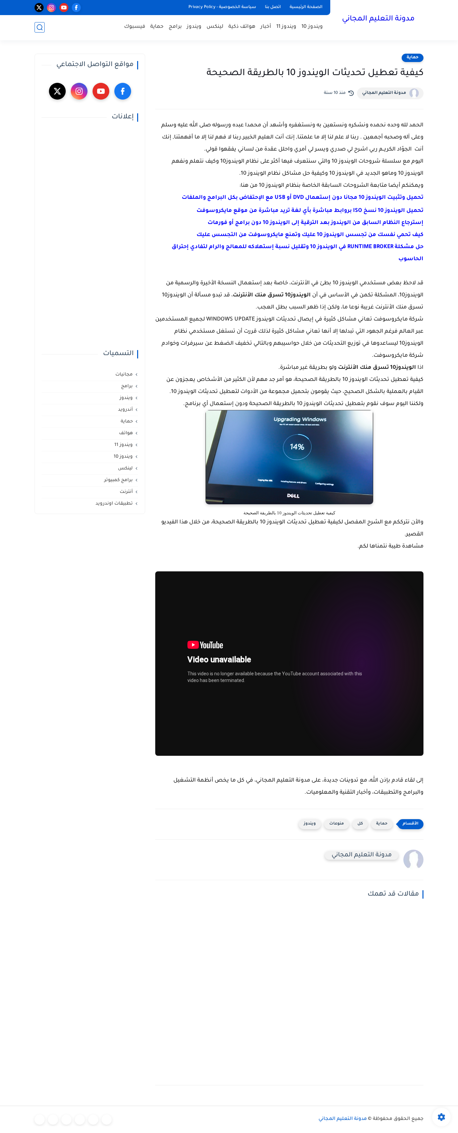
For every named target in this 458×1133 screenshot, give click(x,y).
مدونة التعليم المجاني (378, 19)
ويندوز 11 (286, 27)
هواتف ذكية (241, 27)
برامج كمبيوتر (118, 480)
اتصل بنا (273, 7)
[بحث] (40, 27)
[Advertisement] (90, 235)
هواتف (126, 433)
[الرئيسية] (107, 1120)
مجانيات (124, 374)
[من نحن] (66, 1120)
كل (360, 824)
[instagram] (51, 7)
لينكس (215, 27)
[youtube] (63, 7)
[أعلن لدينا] (53, 1120)
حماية (157, 27)
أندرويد (125, 409)
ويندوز (194, 27)
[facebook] (76, 7)
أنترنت (126, 492)
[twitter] (39, 7)
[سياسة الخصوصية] (93, 1120)
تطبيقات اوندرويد (114, 503)
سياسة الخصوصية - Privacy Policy (222, 7)
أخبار (266, 27)
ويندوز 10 (312, 27)
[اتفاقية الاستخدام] (80, 1120)
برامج (175, 27)
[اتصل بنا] (40, 1120)
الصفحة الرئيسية (306, 7)
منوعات (336, 824)
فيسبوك (134, 27)
